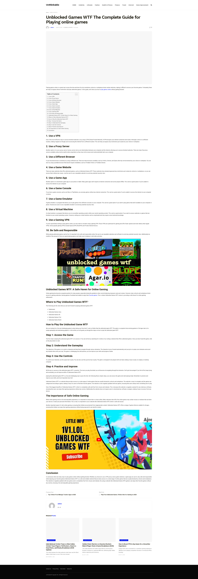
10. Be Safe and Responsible (56, 113)
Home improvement (142, 5)
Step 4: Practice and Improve (56, 126)
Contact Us (48, 568)
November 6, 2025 (51, 556)
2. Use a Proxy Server (53, 98)
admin (52, 27)
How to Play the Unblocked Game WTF (58, 119)
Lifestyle (89, 5)
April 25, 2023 (59, 27)
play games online (106, 89)
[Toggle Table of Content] (75, 94)
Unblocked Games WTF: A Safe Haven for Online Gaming (63, 115)
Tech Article (62, 568)
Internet (131, 5)
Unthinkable (52, 5)
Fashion (97, 5)
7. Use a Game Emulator (54, 108)
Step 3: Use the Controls (55, 124)
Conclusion (51, 130)
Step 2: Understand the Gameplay (57, 123)
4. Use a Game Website (54, 102)
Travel (124, 5)
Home (47, 12)
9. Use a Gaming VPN (53, 111)
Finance (117, 5)
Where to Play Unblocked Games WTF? (58, 117)
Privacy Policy (56, 568)
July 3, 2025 (122, 554)
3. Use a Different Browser (54, 100)
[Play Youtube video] (99, 439)
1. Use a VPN (51, 96)
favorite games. (93, 295)
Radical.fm (69, 568)
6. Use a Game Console (54, 106)
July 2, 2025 (85, 554)
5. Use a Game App (53, 104)
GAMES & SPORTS (53, 12)
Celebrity (81, 5)
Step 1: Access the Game (55, 121)
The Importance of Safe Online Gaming (58, 128)
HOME (74, 5)
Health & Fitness (107, 5)
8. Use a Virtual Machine (54, 109)
